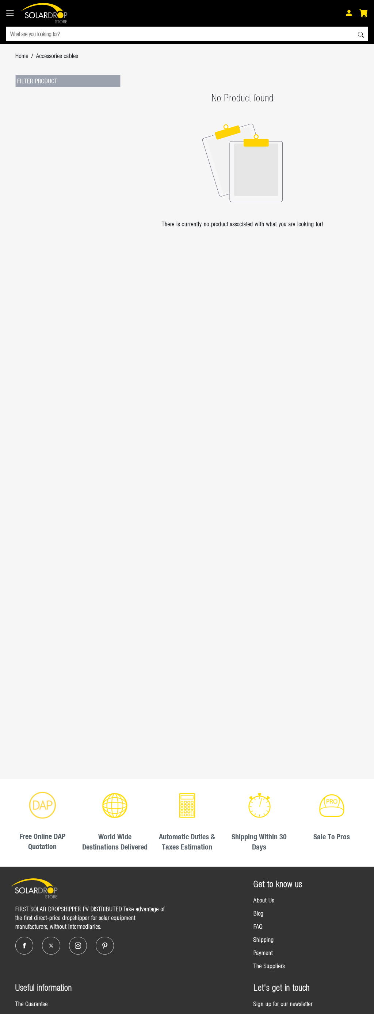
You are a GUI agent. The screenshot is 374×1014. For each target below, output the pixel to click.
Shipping (263, 939)
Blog (258, 913)
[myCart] (363, 14)
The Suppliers (269, 966)
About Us (263, 900)
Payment (263, 952)
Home (21, 56)
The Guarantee (31, 1004)
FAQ (258, 926)
